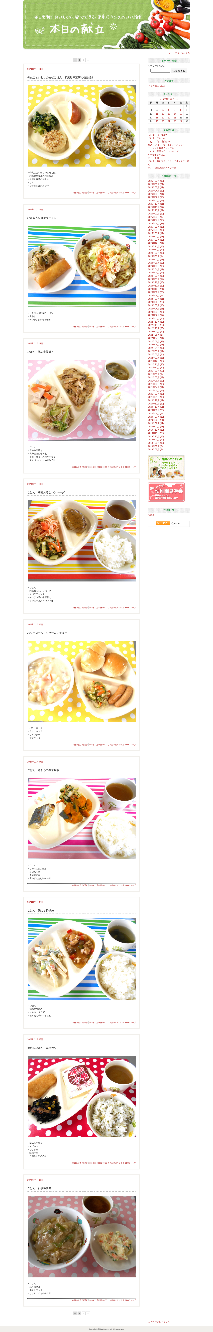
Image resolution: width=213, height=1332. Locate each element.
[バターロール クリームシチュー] (81, 681)
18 (157, 117)
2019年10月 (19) (156, 436)
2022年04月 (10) (156, 348)
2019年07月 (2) (155, 446)
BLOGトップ (130, 193)
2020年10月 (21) (156, 407)
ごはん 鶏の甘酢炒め (40, 910)
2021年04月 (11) (156, 387)
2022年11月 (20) (156, 325)
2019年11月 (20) (156, 433)
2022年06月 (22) (156, 341)
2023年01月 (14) (156, 318)
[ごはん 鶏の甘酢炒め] (81, 959)
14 (175, 114)
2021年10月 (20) (156, 367)
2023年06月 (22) (156, 302)
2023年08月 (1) (155, 295)
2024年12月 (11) (156, 243)
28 (175, 121)
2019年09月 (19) (156, 439)
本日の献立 (76, 193)
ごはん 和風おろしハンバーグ (46, 492)
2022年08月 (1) (155, 335)
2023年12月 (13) (156, 282)
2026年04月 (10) (156, 191)
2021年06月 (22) (156, 381)
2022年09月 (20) (156, 331)
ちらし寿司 (153, 158)
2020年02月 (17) (156, 423)
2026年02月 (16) (156, 197)
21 (175, 117)
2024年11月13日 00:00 (98, 327)
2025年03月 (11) (156, 233)
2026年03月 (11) (156, 194)
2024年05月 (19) (156, 266)
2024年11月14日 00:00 (98, 193)
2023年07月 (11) (156, 299)
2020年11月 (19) (156, 403)
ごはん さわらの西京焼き (43, 770)
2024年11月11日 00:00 (98, 608)
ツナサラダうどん (156, 154)
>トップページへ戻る (179, 53)
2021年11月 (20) (156, 364)
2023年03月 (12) (156, 312)
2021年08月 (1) (155, 374)
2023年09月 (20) (156, 292)
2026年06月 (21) (156, 184)
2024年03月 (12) (156, 272)
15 (181, 114)
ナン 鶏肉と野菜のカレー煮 (162, 168)
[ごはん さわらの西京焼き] (81, 818)
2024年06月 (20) (156, 263)
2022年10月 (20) (156, 328)
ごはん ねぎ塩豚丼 (39, 1188)
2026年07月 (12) (156, 181)
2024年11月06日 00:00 (98, 1023)
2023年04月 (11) (156, 308)
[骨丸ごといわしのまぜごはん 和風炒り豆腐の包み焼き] (81, 126)
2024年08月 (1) (155, 256)
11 (157, 114)
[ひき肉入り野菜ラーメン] (81, 266)
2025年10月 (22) (156, 210)
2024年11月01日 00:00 (98, 1300)
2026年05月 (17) (156, 187)
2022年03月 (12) (156, 351)
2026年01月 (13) (156, 200)
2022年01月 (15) (156, 358)
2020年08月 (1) (155, 413)
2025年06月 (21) (156, 223)
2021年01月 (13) (156, 397)
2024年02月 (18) (156, 276)
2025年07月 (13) (156, 220)
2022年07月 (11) (156, 338)
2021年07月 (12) (156, 377)
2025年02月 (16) (156, 236)
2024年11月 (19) (156, 246)
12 (163, 114)
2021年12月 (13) (156, 361)
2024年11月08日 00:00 (98, 745)
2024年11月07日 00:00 (98, 885)
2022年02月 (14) (156, 354)
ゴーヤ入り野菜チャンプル (161, 148)
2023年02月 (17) (156, 315)
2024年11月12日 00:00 (98, 467)
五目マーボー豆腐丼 (158, 135)
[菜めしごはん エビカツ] (81, 1096)
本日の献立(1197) (156, 86)
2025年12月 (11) (156, 204)
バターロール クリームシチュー (47, 632)
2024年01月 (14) (156, 279)
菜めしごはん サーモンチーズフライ (166, 145)
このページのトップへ (159, 1322)
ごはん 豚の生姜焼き (40, 351)
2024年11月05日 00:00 (98, 1163)
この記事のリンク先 (116, 193)
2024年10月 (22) (156, 249)
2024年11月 (169, 99)
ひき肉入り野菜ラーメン (42, 217)
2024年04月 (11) (156, 269)
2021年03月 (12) (156, 390)
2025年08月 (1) (155, 217)
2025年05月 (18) (156, 227)
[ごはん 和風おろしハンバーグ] (81, 541)
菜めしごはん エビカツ (42, 1047)
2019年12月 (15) (156, 430)
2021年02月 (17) (156, 394)
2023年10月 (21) (156, 289)
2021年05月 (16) (156, 384)
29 (181, 121)
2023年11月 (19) (156, 286)
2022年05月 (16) (156, 344)
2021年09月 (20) (156, 371)
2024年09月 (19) (156, 253)
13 (169, 114)
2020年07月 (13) (156, 417)
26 (163, 121)
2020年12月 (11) (156, 400)
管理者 (85, 193)
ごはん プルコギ (156, 138)
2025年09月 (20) (156, 213)
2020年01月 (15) (156, 426)
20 (169, 117)
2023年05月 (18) (156, 305)
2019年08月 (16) (156, 443)
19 (163, 117)
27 (169, 121)
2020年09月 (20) (156, 410)
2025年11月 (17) (156, 207)
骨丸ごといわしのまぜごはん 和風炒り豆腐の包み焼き (60, 77)
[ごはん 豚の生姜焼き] (81, 400)
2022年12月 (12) (156, 322)
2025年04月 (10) (156, 230)
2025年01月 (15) (156, 240)
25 (157, 121)
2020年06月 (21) (156, 420)
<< (75, 60)
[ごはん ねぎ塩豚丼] (81, 1237)
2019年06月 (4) (155, 449)
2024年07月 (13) (156, 259)
